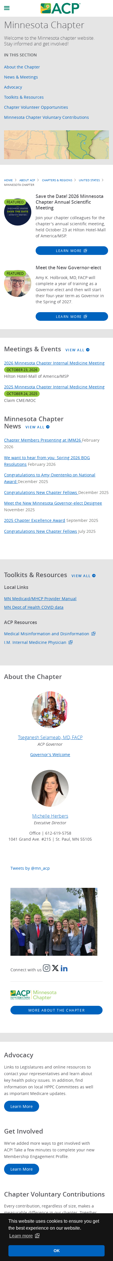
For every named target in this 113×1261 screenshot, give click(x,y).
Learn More (69, 250)
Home (8, 180)
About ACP (27, 180)
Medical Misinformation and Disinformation (46, 633)
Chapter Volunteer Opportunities (36, 107)
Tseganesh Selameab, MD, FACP (50, 737)
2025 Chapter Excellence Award (34, 520)
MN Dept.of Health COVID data (33, 607)
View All (75, 350)
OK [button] (57, 1250)
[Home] (61, 8)
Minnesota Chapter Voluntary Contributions (46, 117)
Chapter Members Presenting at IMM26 (43, 440)
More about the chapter (56, 1010)
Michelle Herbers (50, 816)
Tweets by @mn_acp (30, 868)
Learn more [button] (21, 1235)
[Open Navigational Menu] (6, 8)
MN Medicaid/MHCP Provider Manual (40, 598)
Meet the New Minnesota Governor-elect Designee (53, 503)
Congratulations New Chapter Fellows (41, 492)
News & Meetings (21, 77)
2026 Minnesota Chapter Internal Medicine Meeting (54, 363)
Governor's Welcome (50, 754)
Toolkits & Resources (24, 97)
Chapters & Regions (57, 180)
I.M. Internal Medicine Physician (35, 642)
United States (89, 180)
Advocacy (13, 87)
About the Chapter (22, 67)
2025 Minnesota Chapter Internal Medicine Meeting (54, 387)
